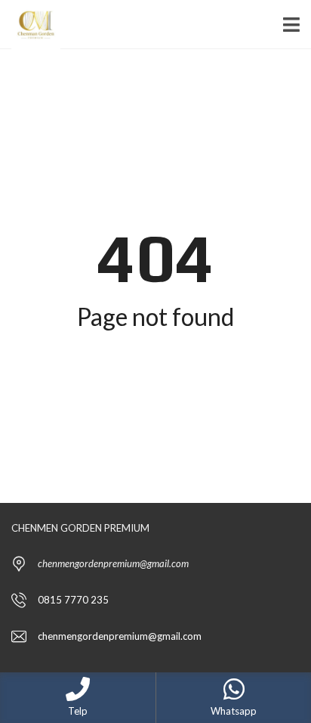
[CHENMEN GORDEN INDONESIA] (30, 24)
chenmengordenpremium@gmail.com (120, 636)
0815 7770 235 (73, 600)
